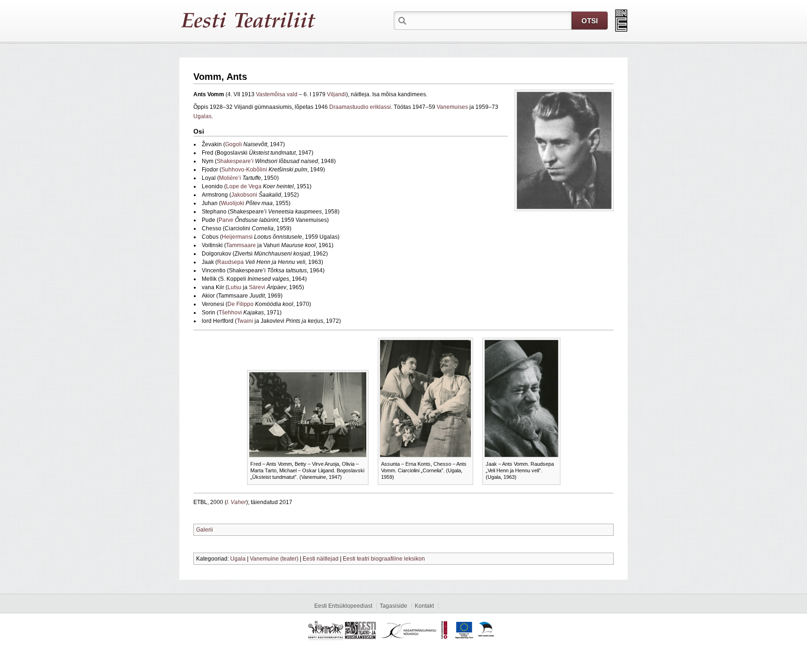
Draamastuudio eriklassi (360, 107)
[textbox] (490, 20)
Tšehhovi (230, 312)
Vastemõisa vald (276, 94)
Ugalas (202, 116)
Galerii (204, 529)
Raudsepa (230, 262)
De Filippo (240, 304)
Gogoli (233, 144)
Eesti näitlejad (321, 558)
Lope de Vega (244, 186)
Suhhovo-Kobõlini (244, 169)
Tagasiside (393, 606)
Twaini (245, 321)
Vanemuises (452, 107)
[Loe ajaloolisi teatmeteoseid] (621, 20)
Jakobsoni (244, 195)
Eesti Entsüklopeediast (343, 606)
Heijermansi (237, 237)
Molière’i (230, 178)
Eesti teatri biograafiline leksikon (384, 558)
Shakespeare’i (235, 161)
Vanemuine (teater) (274, 558)
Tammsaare (241, 245)
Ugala (238, 558)
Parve (226, 220)
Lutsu (234, 287)
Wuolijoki (232, 203)
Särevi (257, 287)
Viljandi (336, 94)
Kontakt (424, 606)
